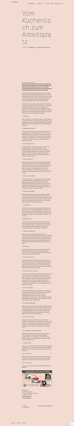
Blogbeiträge (43, 47)
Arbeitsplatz (38, 47)
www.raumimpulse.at (26, 397)
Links (62, 3)
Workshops (56, 3)
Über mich (48, 3)
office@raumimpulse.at (27, 396)
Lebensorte (40, 3)
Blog (52, 3)
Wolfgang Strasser (32, 47)
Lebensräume (31, 3)
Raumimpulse (47, 47)
